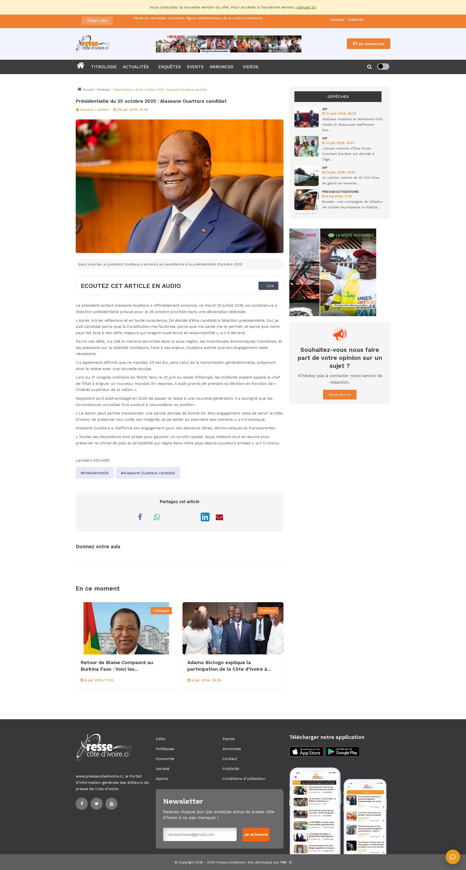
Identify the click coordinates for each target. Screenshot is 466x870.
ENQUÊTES (169, 66)
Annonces (232, 748)
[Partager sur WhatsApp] (156, 516)
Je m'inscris (256, 834)
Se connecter (371, 44)
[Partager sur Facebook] (139, 516)
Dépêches (338, 96)
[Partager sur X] (190, 516)
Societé (162, 768)
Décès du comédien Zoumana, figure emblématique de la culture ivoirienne (197, 18)
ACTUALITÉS (136, 66)
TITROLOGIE (104, 66)
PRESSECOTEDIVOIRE (340, 192)
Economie (165, 758)
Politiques (165, 748)
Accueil (88, 89)
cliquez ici (306, 7)
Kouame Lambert (94, 109)
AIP (324, 109)
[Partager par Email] (219, 516)
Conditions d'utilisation (244, 778)
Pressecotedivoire (230, 862)
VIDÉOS (250, 66)
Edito (160, 738)
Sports (162, 778)
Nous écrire (340, 394)
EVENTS (195, 66)
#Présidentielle (94, 473)
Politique (103, 89)
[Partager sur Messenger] (173, 516)
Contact (337, 19)
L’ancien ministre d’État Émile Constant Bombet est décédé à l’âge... (348, 153)
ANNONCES (221, 66)
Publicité (356, 19)
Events (229, 738)
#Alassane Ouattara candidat (148, 473)
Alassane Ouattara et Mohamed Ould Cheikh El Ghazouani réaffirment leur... (352, 124)
